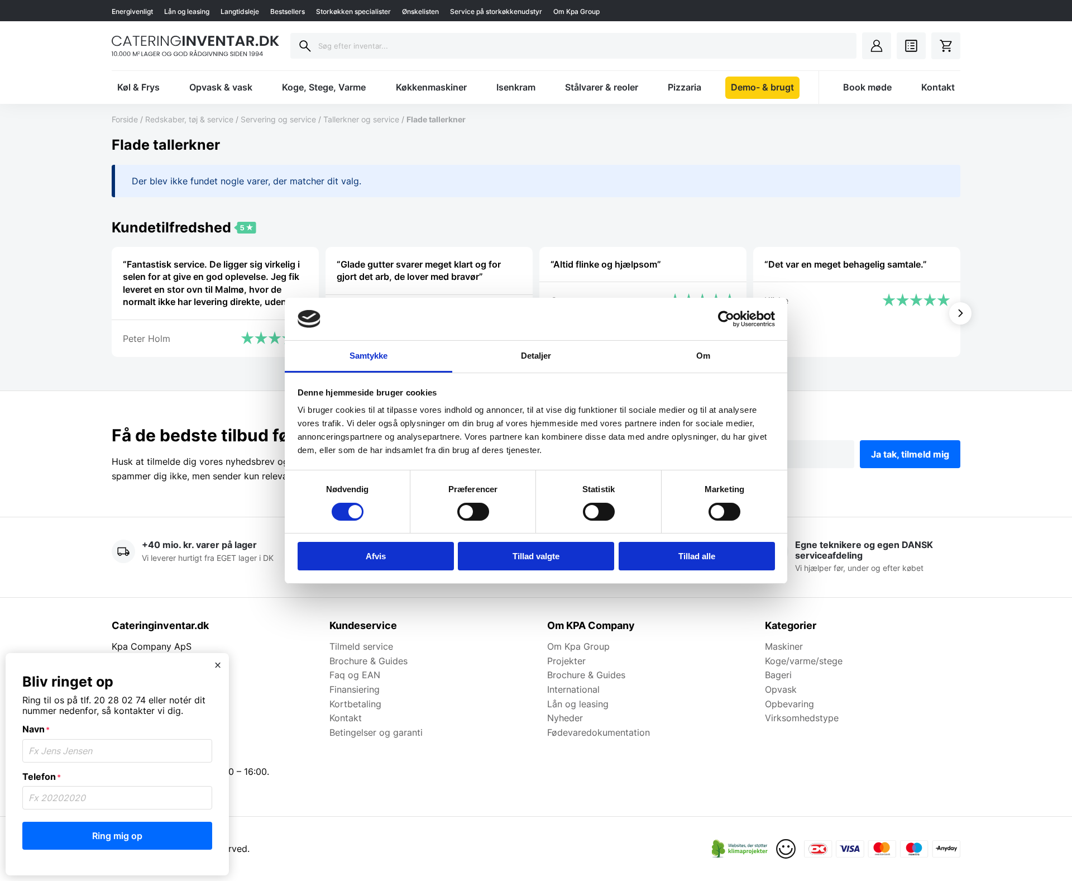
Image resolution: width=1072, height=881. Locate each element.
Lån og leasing (186, 11)
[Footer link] (740, 849)
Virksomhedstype (802, 717)
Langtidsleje (240, 11)
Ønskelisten (420, 11)
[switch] (473, 512)
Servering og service (278, 119)
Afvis (376, 556)
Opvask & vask (220, 87)
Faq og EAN (354, 674)
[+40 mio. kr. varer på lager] (209, 557)
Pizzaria (684, 87)
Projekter (566, 660)
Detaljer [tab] (536, 355)
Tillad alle (696, 556)
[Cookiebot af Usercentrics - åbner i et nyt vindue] (726, 319)
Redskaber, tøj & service (189, 119)
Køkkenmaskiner (431, 87)
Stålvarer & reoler (601, 87)
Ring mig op (117, 835)
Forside (125, 119)
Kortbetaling (355, 703)
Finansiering (354, 689)
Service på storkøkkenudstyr (496, 11)
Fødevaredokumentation (598, 732)
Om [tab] (703, 355)
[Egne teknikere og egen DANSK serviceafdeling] (862, 557)
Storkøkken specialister (353, 11)
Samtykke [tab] (369, 355)
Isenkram (515, 87)
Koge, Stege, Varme (324, 87)
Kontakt (938, 87)
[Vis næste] (960, 313)
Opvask (781, 689)
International (573, 689)
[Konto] (876, 45)
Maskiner (784, 646)
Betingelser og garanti (376, 732)
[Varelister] (911, 45)
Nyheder (565, 717)
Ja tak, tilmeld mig (910, 454)
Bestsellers (287, 11)
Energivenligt (132, 11)
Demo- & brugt (762, 87)
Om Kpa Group (576, 11)
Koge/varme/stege (804, 660)
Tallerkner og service (361, 119)
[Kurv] (945, 45)
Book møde (867, 87)
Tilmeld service (361, 646)
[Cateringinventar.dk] (195, 46)
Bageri (778, 674)
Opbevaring (789, 703)
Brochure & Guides (368, 660)
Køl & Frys (138, 87)
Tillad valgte (536, 556)
